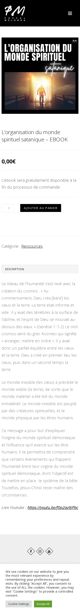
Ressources (32, 246)
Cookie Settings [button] (18, 604)
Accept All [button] (43, 604)
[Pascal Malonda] (15, 13)
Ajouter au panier (41, 208)
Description (14, 269)
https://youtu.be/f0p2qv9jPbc (53, 507)
